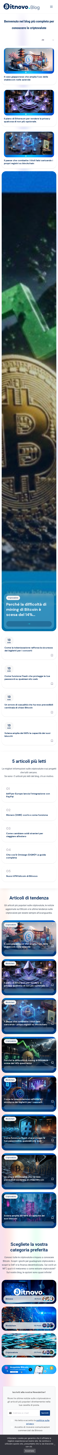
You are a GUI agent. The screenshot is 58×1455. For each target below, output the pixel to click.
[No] (54, 1444)
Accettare (29, 1451)
